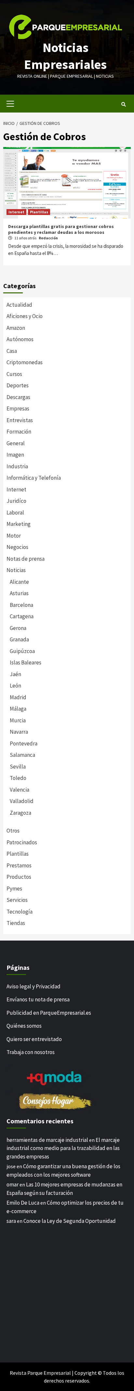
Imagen (15, 454)
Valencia (19, 789)
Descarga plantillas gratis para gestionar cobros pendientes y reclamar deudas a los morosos (61, 229)
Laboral (15, 512)
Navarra (19, 731)
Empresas (18, 408)
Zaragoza (20, 812)
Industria (17, 466)
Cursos (14, 374)
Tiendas (16, 923)
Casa (12, 350)
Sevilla (18, 766)
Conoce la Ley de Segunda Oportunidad (69, 1220)
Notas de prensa (26, 558)
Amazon (16, 327)
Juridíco (16, 500)
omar (13, 1184)
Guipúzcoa (22, 651)
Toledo (18, 778)
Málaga (18, 708)
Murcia (18, 720)
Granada (19, 639)
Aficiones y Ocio (25, 316)
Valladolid (22, 801)
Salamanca (22, 754)
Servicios (17, 899)
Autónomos (20, 339)
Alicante (19, 581)
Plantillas (39, 211)
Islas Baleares (25, 662)
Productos (19, 876)
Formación (19, 431)
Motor (14, 535)
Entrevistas (20, 420)
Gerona (18, 628)
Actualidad (19, 304)
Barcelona (21, 605)
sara (11, 1220)
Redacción (48, 237)
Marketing (19, 524)
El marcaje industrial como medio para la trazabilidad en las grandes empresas (63, 1148)
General (16, 443)
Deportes (18, 385)
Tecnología (20, 911)
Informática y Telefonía (34, 477)
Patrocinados (22, 842)
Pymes (14, 888)
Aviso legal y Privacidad (33, 986)
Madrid (18, 697)
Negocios (17, 547)
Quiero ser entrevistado (34, 1039)
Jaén (15, 674)
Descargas (18, 397)
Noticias (16, 570)
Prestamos (19, 865)
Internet (16, 211)
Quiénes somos (24, 1025)
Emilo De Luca (23, 1202)
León (15, 685)
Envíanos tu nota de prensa (38, 999)
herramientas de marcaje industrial (47, 1140)
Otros (13, 830)
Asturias (19, 593)
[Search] (123, 104)
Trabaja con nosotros (31, 1052)
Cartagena (22, 616)
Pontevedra (23, 743)
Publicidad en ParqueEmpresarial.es (49, 1012)
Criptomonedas (25, 362)
